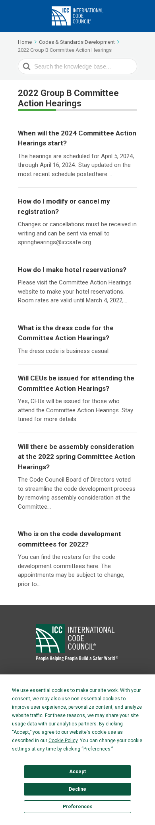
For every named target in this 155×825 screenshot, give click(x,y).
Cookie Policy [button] (63, 740)
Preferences (78, 806)
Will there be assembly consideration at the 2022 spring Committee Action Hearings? (76, 457)
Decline (77, 789)
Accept (77, 771)
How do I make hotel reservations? (72, 270)
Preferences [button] (96, 749)
